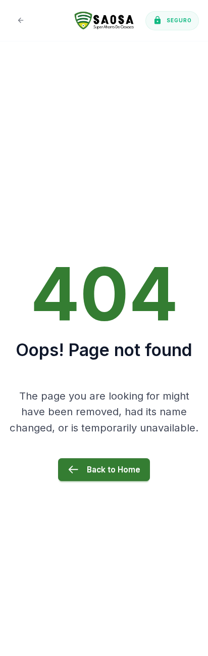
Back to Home (113, 469)
